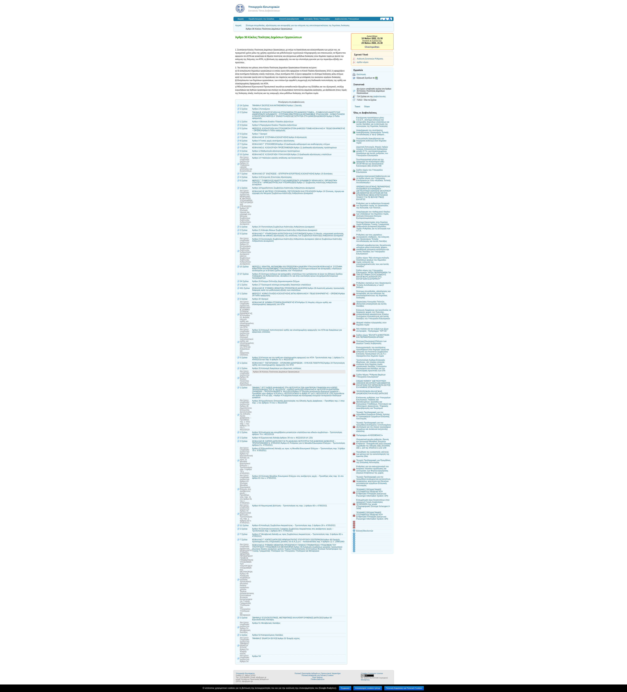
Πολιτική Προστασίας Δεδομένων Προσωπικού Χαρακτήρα (317, 673)
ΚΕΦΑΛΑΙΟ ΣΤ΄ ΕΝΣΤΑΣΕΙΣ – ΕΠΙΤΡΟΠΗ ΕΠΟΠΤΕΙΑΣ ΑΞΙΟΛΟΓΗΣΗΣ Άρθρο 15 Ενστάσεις (292, 174)
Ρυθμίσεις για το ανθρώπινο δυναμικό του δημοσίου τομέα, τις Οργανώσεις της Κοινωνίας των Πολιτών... (372, 205)
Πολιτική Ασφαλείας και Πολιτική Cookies (318, 675)
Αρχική (241, 19)
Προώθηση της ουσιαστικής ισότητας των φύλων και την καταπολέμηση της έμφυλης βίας (372, 454)
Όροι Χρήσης (317, 677)
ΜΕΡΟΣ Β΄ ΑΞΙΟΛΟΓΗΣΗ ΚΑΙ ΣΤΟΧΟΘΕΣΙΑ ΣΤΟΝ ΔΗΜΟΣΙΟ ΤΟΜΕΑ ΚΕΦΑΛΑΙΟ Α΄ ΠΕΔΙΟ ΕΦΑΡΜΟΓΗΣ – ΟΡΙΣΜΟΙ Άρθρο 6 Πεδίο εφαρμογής (298, 129)
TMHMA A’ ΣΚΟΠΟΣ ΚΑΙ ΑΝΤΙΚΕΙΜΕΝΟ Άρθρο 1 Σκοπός (277, 105)
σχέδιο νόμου (363, 62)
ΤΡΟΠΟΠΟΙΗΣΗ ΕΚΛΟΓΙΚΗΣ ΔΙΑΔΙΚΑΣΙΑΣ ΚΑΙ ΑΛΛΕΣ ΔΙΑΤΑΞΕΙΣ (372, 392)
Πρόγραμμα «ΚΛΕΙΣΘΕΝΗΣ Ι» (369, 435)
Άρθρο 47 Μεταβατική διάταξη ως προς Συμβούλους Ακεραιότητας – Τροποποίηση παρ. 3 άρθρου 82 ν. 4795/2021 (297, 535)
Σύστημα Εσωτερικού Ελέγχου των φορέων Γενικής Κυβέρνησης (371, 342)
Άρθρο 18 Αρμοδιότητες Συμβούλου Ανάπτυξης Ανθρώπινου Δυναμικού (283, 188)
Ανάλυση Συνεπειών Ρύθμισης (370, 59)
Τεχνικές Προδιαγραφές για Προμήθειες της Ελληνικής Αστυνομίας (373, 461)
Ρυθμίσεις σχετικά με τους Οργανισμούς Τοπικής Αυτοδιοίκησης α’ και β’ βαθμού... (373, 285)
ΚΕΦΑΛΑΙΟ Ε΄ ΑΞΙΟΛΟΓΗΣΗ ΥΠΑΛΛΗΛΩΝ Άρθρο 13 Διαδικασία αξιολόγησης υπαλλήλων (291, 154)
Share (367, 106)
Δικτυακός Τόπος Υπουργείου (317, 19)
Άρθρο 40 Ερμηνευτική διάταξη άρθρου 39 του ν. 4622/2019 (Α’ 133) (282, 438)
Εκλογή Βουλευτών (364, 531)
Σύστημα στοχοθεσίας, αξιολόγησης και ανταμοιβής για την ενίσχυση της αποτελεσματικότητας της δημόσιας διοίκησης (298, 25)
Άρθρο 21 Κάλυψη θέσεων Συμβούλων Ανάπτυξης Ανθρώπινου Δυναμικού (284, 230)
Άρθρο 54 (256, 656)
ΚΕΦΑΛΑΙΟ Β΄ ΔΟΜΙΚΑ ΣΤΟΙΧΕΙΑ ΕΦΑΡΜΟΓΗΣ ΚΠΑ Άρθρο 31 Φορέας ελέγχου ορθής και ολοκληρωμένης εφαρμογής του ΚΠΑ (291, 303)
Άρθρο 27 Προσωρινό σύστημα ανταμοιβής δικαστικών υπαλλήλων (281, 285)
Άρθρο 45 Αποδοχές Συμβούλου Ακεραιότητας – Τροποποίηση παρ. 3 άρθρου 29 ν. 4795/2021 (294, 525)
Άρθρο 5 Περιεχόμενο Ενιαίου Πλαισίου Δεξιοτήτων (274, 125)
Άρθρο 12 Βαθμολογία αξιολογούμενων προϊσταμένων (276, 151)
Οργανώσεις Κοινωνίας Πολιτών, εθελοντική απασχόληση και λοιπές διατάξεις (371, 304)
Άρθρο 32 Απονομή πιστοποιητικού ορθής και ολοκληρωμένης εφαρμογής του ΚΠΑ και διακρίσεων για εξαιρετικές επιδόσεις (297, 331)
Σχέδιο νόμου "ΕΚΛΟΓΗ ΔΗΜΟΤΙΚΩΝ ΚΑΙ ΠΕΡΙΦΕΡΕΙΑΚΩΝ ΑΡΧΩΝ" (372, 336)
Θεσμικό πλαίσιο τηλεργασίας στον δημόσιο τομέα (371, 324)
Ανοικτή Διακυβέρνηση (289, 19)
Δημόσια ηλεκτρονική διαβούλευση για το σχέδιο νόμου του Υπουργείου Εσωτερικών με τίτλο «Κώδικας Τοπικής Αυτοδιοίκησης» (373, 179)
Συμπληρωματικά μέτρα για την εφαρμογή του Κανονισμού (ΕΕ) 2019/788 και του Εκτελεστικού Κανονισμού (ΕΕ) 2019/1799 (370, 162)
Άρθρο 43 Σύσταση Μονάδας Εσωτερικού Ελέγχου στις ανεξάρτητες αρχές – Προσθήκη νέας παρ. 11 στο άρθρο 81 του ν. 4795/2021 (298, 477)
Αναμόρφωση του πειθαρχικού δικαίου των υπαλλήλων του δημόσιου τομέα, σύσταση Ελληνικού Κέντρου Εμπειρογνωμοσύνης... (373, 215)
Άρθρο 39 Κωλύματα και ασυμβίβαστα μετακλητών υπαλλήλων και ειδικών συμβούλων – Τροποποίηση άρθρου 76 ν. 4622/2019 (297, 433)
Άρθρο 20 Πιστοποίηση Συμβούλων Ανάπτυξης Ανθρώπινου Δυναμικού (283, 227)
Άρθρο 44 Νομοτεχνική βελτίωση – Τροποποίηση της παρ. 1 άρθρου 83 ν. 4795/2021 (289, 506)
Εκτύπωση (361, 74)
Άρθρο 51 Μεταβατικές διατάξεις (266, 623)
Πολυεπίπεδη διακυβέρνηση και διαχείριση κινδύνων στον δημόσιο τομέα (371, 140)
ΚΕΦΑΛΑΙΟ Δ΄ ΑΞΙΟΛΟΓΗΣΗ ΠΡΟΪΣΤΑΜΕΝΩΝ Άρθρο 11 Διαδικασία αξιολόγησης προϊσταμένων (294, 148)
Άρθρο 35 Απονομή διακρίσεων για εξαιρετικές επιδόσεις (276, 368)
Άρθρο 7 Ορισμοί (259, 134)
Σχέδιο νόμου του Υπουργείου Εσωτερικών (369, 171)
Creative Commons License (372, 673)
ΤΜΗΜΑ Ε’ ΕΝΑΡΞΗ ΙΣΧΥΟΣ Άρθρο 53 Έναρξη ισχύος (276, 638)
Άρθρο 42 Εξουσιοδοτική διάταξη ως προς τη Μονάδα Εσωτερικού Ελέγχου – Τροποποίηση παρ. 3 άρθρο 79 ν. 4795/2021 (298, 449)
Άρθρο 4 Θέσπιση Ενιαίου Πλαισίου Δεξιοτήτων (272, 122)
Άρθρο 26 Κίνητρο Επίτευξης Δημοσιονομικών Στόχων (275, 281)
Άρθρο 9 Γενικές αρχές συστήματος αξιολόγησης (273, 141)
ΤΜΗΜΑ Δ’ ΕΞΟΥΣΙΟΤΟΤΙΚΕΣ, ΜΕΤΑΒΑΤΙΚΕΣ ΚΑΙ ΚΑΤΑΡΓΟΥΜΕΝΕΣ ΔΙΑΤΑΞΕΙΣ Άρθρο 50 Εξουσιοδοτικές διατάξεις (292, 619)
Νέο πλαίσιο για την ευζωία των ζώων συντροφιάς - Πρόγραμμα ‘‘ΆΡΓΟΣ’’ (372, 330)
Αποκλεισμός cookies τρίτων (367, 688)
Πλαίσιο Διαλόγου (317, 679)
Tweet (357, 106)
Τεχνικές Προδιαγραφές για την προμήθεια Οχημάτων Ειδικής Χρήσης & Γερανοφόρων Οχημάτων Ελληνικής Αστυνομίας (373, 415)
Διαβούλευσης (379, 96)
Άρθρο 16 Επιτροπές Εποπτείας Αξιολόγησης (272, 177)
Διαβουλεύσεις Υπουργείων (347, 19)
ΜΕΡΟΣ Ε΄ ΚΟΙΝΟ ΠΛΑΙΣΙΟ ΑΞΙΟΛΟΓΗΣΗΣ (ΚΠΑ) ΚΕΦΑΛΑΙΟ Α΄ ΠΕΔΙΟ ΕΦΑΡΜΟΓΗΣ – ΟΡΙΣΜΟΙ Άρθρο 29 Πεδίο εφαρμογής (298, 295)
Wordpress (365, 680)
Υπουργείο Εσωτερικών (264, 6)
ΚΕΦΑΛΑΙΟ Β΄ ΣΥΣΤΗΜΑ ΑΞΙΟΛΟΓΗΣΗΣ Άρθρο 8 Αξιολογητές (279, 137)
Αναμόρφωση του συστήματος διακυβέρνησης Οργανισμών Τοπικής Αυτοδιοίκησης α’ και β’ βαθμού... (372, 132)
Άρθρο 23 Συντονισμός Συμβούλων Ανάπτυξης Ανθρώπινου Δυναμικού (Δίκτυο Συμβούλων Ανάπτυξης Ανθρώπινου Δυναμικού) (297, 240)
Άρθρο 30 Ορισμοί (260, 299)
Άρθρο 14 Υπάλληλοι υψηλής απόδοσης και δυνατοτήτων (277, 158)
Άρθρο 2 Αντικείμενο (261, 109)
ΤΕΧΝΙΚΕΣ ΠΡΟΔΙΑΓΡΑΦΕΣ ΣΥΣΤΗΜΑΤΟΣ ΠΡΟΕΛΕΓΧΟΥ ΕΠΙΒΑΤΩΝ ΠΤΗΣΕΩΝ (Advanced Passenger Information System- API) (372, 492)
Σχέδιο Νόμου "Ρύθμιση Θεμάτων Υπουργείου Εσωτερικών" (371, 376)
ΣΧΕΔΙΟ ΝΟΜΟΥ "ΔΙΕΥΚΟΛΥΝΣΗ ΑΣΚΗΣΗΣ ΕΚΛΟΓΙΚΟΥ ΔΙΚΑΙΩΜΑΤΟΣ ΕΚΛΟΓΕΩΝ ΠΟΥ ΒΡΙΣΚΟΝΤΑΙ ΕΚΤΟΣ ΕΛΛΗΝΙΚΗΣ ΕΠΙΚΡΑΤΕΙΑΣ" (373, 384)
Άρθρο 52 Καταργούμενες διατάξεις (267, 635)
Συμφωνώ (345, 688)
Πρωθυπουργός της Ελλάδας (261, 19)
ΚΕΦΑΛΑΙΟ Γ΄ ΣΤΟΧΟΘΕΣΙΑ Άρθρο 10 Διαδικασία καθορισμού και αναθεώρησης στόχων (291, 144)
